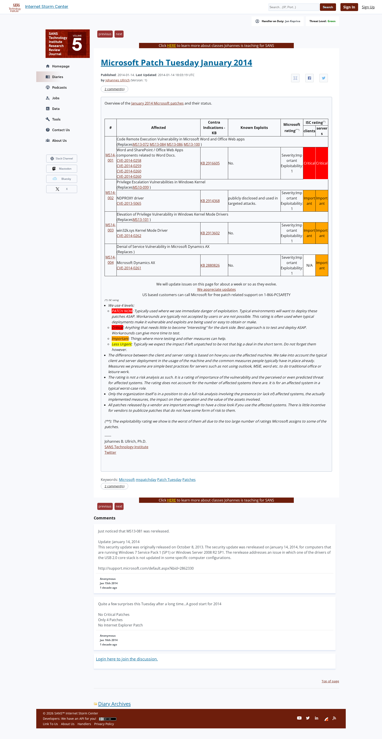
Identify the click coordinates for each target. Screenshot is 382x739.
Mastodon (65, 168)
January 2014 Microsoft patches (157, 103)
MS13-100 (192, 144)
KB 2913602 (210, 233)
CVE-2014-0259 (129, 165)
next (119, 34)
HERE (171, 45)
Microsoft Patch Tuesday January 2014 (176, 62)
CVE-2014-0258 (129, 160)
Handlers (84, 724)
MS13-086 (175, 144)
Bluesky (66, 179)
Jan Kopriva (292, 21)
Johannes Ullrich (117, 80)
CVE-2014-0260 (129, 171)
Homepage (61, 66)
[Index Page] (14, 7)
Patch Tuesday (169, 479)
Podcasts (59, 87)
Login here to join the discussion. (127, 659)
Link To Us (50, 724)
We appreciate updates (216, 289)
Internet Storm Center (46, 6)
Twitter (110, 452)
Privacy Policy (104, 724)
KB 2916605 (210, 163)
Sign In (349, 7)
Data (56, 108)
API (81, 718)
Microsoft (127, 479)
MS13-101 (141, 219)
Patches (189, 479)
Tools (56, 119)
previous (105, 34)
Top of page (330, 681)
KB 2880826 (210, 265)
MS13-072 (141, 144)
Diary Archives (114, 703)
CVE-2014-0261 (129, 268)
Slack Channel (64, 158)
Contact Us (61, 129)
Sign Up (368, 7)
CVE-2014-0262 (129, 235)
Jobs (55, 98)
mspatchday (146, 479)
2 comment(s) (114, 89)
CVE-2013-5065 (129, 203)
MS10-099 (141, 187)
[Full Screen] (295, 78)
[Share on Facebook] (309, 78)
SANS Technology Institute (126, 446)
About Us (59, 140)
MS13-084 (158, 144)
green (332, 21)
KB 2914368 (210, 200)
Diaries (57, 76)
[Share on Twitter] (323, 78)
